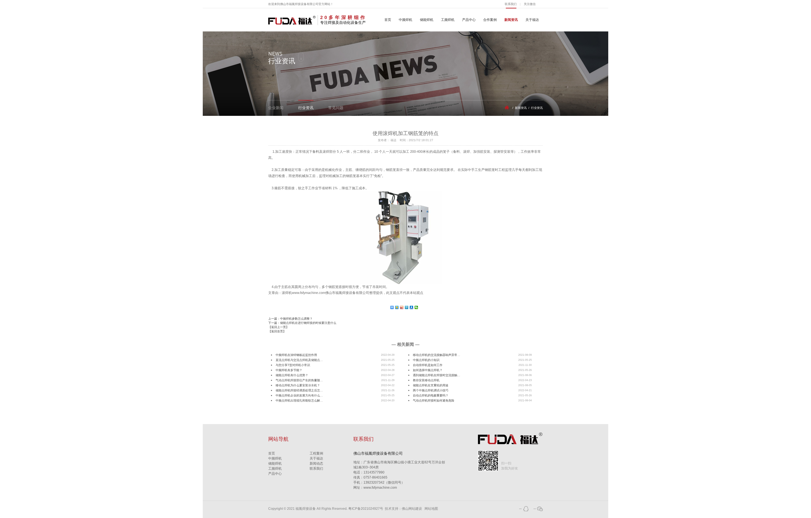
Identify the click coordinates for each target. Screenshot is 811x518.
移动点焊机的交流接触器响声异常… (436, 355)
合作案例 (490, 20)
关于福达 (532, 20)
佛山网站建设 (412, 508)
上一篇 (290, 318)
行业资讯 (305, 108)
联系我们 (511, 4)
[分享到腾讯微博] (406, 307)
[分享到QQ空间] (397, 307)
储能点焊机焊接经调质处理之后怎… (299, 390)
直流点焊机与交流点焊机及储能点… (299, 360)
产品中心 (469, 20)
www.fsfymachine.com (375, 487)
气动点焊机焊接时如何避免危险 (433, 400)
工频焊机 (447, 20)
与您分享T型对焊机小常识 (293, 365)
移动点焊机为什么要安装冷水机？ (298, 385)
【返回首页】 (277, 331)
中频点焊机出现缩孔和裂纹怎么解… (299, 400)
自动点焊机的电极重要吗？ (430, 395)
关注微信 (530, 4)
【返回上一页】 (278, 327)
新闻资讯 (511, 20)
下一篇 (302, 323)
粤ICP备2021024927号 (365, 508)
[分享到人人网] (411, 307)
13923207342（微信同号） (384, 482)
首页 (387, 20)
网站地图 (431, 508)
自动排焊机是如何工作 (427, 365)
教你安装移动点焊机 (426, 380)
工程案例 (316, 453)
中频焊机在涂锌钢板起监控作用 (296, 355)
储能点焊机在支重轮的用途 (430, 385)
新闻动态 (316, 463)
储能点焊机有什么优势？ (292, 375)
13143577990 (368, 472)
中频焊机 (405, 20)
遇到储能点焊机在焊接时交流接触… (436, 375)
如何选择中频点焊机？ (427, 370)
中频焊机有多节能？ (289, 370)
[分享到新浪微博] (402, 307)
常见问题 (335, 108)
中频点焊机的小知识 (426, 360)
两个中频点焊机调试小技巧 (430, 390)
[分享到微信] (416, 307)
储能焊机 (426, 20)
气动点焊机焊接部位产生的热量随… (299, 380)
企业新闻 (275, 108)
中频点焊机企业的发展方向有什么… (299, 395)
